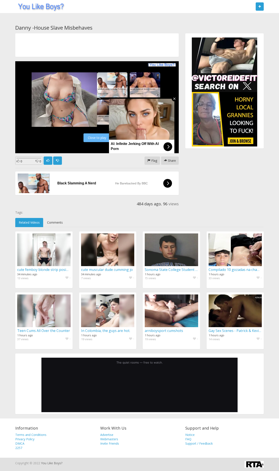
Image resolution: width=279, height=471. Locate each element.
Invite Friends (109, 443)
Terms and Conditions (30, 435)
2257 (18, 448)
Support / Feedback (199, 443)
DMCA (19, 443)
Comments (55, 222)
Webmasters (109, 439)
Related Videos (29, 222)
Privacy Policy (24, 439)
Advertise (106, 435)
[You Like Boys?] (39, 6)
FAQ (188, 439)
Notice (190, 435)
